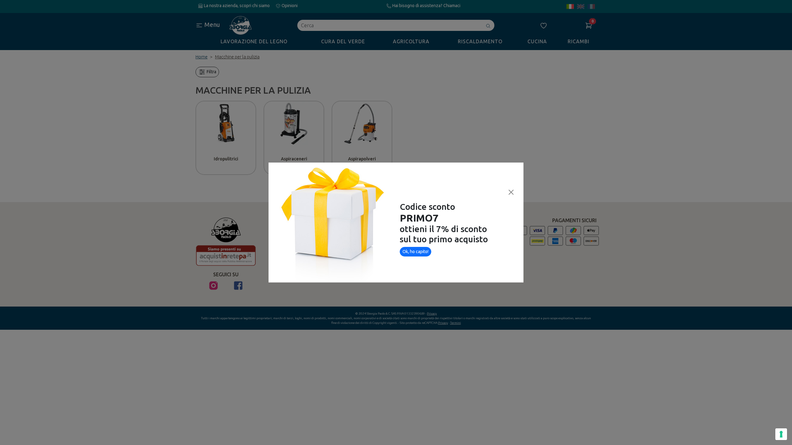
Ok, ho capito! (415, 251)
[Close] (511, 192)
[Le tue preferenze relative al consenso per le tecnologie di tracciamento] (781, 434)
